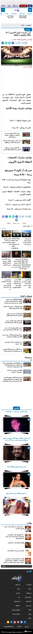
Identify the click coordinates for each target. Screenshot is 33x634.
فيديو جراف (28, 605)
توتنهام (8, 223)
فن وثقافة (29, 593)
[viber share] (3, 216)
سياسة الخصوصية (9, 626)
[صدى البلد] (16, 10)
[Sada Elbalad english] (3, 6)
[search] (3, 10)
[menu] (30, 10)
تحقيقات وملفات (16, 614)
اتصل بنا (19, 626)
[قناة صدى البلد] (30, 6)
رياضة (22, 25)
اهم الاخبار (22, 13)
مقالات (29, 618)
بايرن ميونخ (16, 223)
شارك (16, 42)
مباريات (24, 223)
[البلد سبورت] (23, 6)
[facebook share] (13, 43)
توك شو (18, 593)
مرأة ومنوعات (28, 597)
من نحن (27, 626)
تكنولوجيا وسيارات (15, 609)
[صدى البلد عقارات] (9, 6)
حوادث (7, 13)
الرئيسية (29, 13)
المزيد (3, 566)
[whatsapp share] (6, 43)
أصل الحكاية (17, 601)
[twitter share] (9, 43)
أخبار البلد (13, 13)
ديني (19, 597)
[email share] (2, 43)
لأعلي (28, 571)
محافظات (17, 605)
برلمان (29, 614)
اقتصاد (29, 609)
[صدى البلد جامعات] (15, 6)
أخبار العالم (28, 601)
